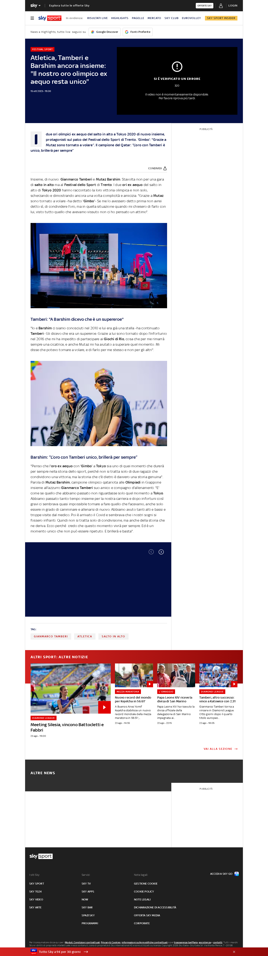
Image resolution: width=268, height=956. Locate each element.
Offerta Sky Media (147, 915)
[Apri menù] (32, 18)
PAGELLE (138, 18)
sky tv (86, 883)
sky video (36, 899)
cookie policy (144, 891)
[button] (161, 552)
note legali (142, 899)
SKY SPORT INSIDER (221, 18)
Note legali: (141, 874)
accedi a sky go (221, 873)
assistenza (205, 942)
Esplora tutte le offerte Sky (69, 5)
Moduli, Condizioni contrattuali (82, 942)
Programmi (90, 923)
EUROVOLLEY (191, 18)
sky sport (36, 883)
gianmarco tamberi (51, 636)
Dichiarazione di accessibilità (155, 907)
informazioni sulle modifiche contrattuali (145, 942)
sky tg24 (35, 891)
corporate (142, 923)
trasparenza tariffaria (186, 942)
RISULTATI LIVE (97, 18)
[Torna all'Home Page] (50, 18)
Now (85, 899)
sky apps (88, 891)
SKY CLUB (172, 18)
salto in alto (113, 636)
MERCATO (154, 18)
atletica (84, 636)
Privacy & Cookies (111, 942)
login (232, 5)
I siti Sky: (34, 874)
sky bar (87, 907)
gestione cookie (145, 883)
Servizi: (86, 874)
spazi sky (88, 915)
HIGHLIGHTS (120, 18)
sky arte (35, 907)
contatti (218, 942)
